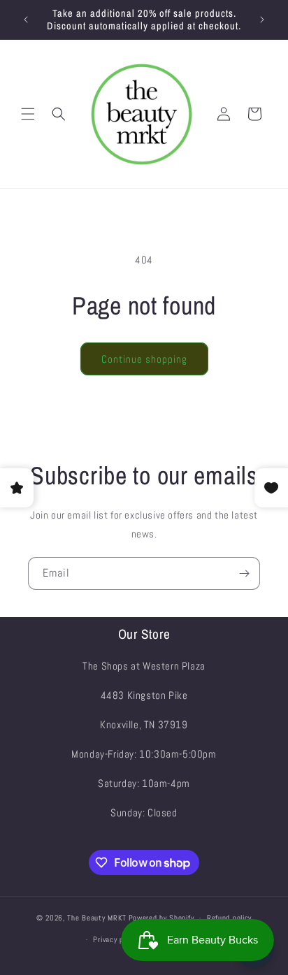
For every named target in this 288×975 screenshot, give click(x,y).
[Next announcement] (262, 19)
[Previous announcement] (25, 19)
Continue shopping (144, 359)
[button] (28, 114)
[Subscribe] (244, 573)
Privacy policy (115, 939)
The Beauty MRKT (97, 918)
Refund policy (229, 918)
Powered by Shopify (161, 918)
